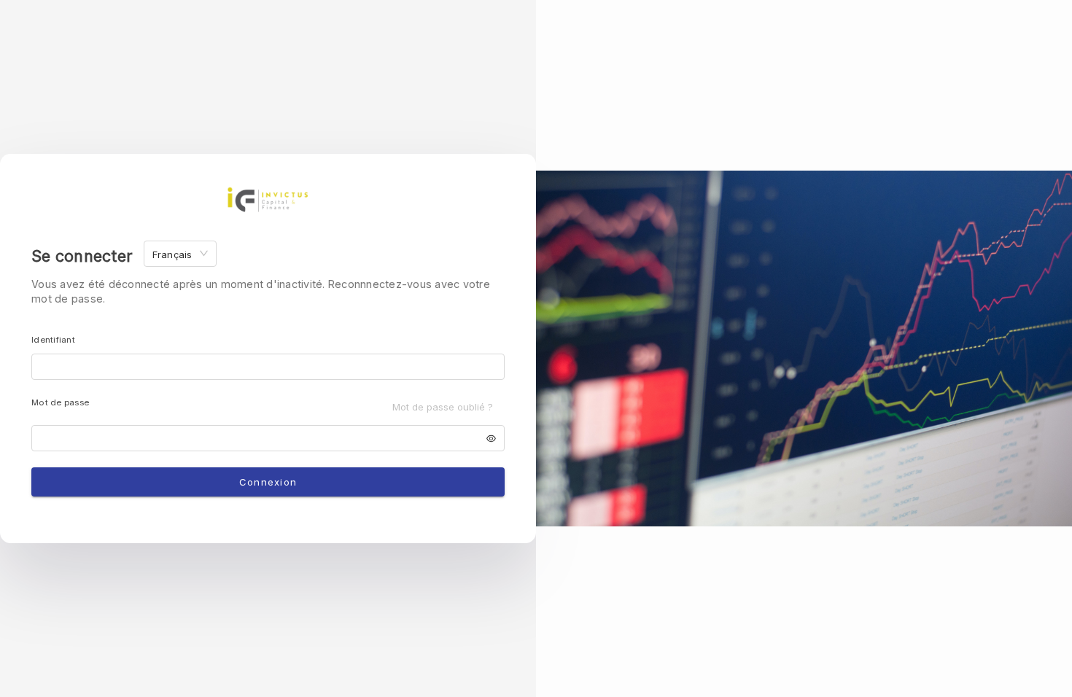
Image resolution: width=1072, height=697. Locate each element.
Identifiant (53, 340)
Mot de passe (60, 402)
